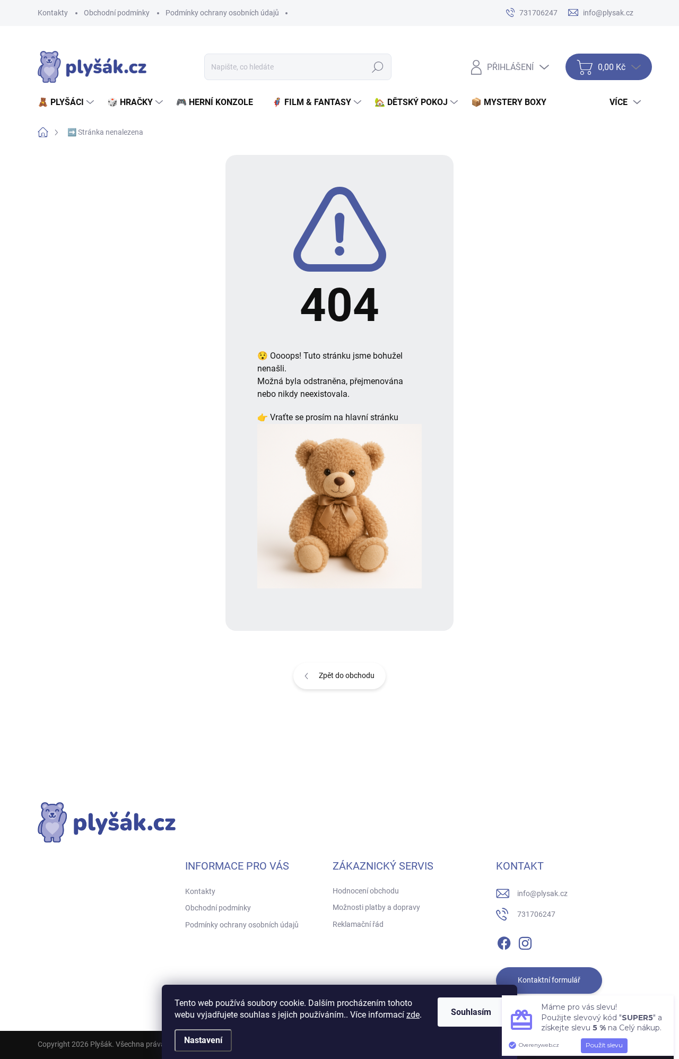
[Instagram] (525, 941)
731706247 (536, 914)
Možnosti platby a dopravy (376, 907)
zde (413, 1015)
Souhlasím (471, 1012)
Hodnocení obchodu (366, 891)
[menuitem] (67, 102)
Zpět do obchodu (347, 675)
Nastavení (203, 1040)
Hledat (378, 67)
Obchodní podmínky (117, 12)
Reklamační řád (358, 924)
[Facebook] (504, 941)
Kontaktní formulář (549, 980)
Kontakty (53, 12)
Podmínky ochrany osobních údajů (222, 12)
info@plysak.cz (542, 893)
